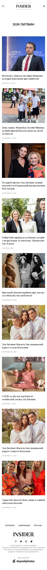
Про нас (38, 525)
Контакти (9, 525)
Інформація (24, 525)
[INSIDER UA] (23, 6)
